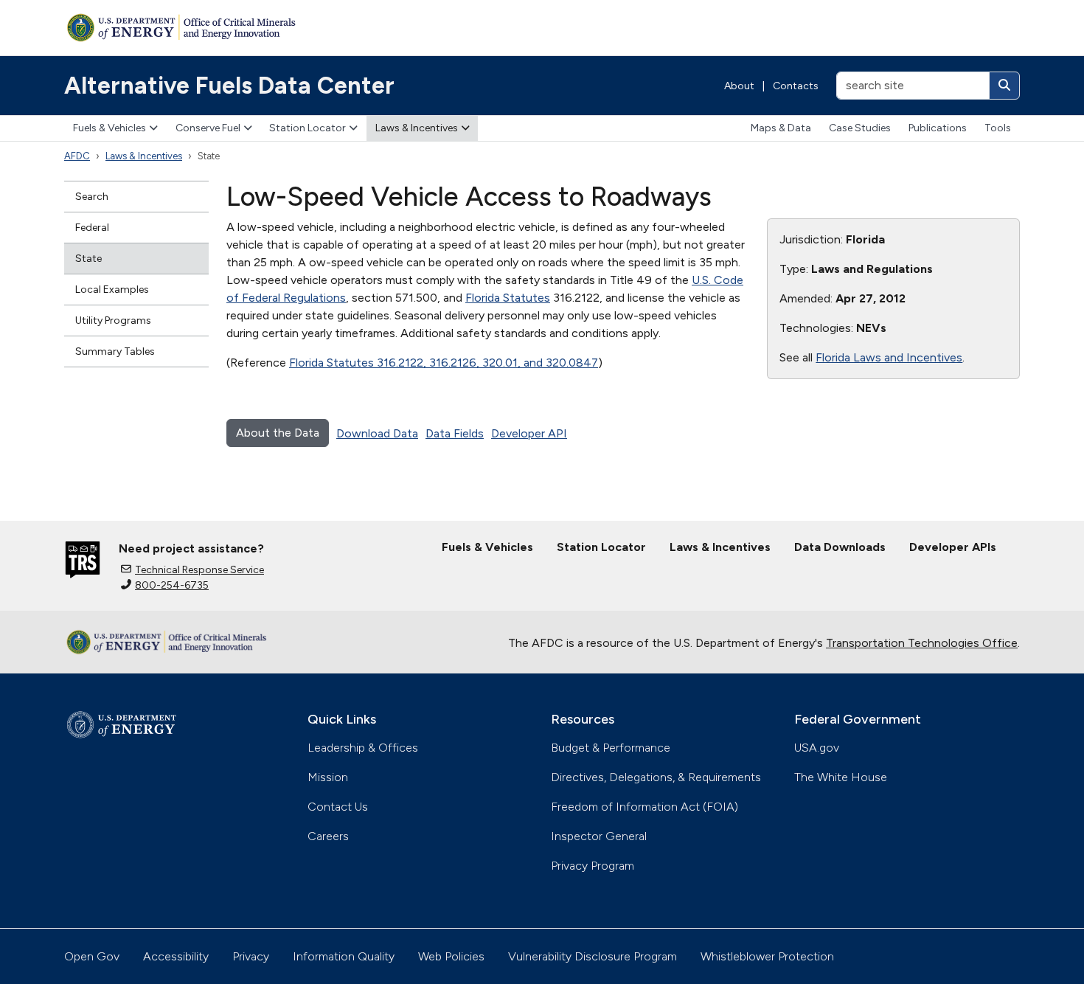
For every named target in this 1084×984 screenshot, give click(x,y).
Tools (997, 128)
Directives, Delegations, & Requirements (656, 777)
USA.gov (816, 748)
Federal (92, 227)
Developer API (529, 433)
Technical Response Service (199, 570)
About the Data (277, 433)
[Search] (1004, 86)
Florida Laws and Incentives (889, 357)
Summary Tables (115, 351)
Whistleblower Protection (767, 956)
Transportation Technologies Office (922, 643)
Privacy (250, 956)
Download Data (377, 433)
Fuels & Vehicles (109, 128)
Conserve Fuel (208, 128)
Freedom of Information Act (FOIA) (644, 807)
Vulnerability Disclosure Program (592, 956)
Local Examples (112, 289)
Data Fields (454, 433)
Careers (328, 836)
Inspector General (599, 836)
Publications (937, 128)
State (88, 258)
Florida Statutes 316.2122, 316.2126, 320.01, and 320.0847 (443, 363)
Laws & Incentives (416, 128)
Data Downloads (840, 547)
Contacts (796, 86)
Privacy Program (592, 866)
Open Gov (91, 956)
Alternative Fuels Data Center (229, 86)
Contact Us (338, 807)
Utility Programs (113, 320)
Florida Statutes (507, 298)
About (739, 86)
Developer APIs (952, 547)
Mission (328, 777)
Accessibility (176, 956)
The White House (840, 777)
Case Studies (860, 128)
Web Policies (451, 956)
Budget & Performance (610, 748)
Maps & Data (781, 128)
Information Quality (344, 956)
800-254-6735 (172, 585)
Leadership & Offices (363, 748)
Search (91, 196)
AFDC (77, 156)
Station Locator (307, 128)
